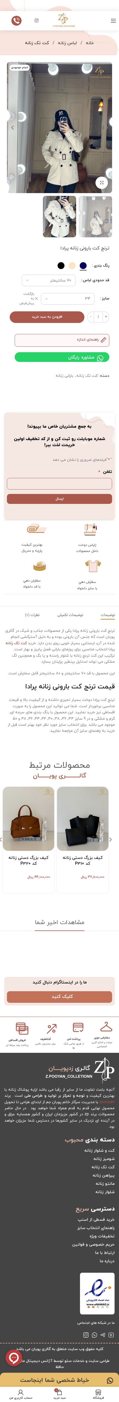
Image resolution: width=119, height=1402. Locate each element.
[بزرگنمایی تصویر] (101, 183)
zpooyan (107, 1102)
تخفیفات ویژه (102, 1236)
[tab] (108, 615)
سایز (105, 298)
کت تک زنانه (37, 43)
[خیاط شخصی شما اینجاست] (110, 1380)
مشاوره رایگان (81, 357)
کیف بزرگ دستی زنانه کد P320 (28, 861)
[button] (106, 127)
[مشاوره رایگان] (100, 358)
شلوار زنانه (105, 1192)
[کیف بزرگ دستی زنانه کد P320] (28, 819)
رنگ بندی (101, 265)
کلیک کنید (62, 996)
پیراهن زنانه (104, 1176)
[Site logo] (63, 20)
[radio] (83, 265)
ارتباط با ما (105, 1253)
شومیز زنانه (104, 1159)
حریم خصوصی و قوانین (93, 1245)
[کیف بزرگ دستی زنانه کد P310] (82, 819)
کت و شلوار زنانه (99, 1151)
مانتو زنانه (105, 1184)
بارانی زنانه (64, 375)
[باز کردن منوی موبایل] (113, 20)
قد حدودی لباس (96, 280)
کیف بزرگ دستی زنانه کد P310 (83, 861)
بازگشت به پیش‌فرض (26, 299)
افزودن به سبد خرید (47, 316)
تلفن (105, 472)
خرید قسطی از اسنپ (96, 1220)
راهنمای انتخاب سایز (96, 1228)
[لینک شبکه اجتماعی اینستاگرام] (36, 20)
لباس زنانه (66, 43)
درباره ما (107, 1261)
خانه (89, 43)
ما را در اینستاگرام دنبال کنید (60, 982)
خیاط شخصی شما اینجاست (54, 1380)
